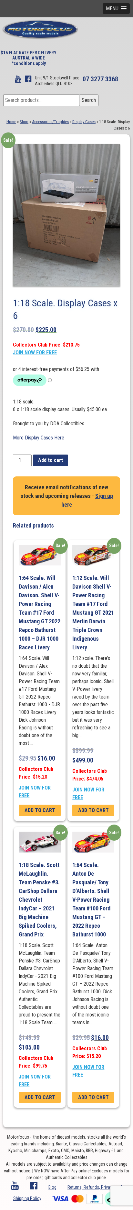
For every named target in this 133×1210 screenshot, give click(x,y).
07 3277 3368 (100, 79)
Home (11, 121)
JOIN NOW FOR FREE (35, 352)
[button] (116, 8)
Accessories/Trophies (50, 121)
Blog (52, 1187)
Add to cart (50, 460)
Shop (24, 121)
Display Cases (84, 121)
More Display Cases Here (38, 438)
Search (89, 100)
